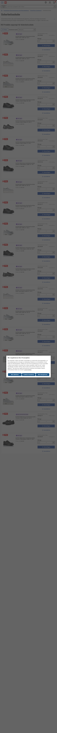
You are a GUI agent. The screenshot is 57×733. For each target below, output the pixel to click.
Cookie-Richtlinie (27, 369)
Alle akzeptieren (42, 374)
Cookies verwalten (28, 374)
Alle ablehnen (15, 374)
